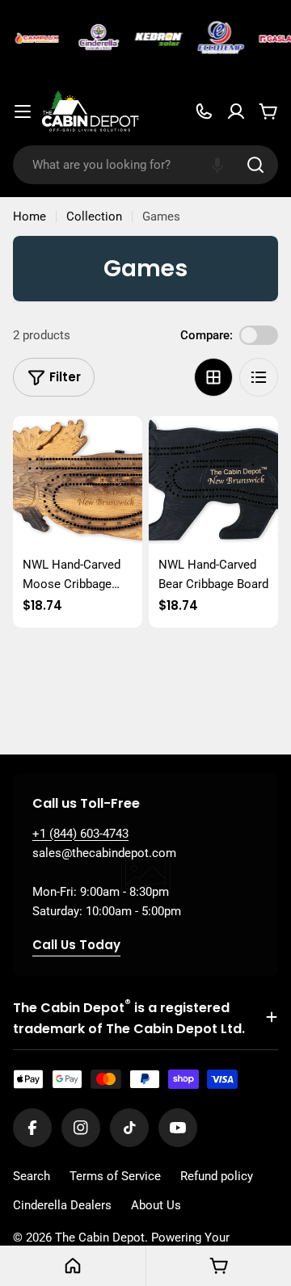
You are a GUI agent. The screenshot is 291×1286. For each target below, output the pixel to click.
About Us (156, 1205)
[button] (217, 164)
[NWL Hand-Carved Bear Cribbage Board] (213, 480)
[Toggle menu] (22, 111)
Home (29, 216)
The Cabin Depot (100, 1237)
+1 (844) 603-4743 (80, 833)
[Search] (255, 164)
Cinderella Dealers (62, 1205)
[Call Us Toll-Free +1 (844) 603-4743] (203, 111)
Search (31, 1176)
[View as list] (258, 377)
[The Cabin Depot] (35, 39)
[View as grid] (213, 377)
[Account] (236, 111)
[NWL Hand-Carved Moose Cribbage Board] (77, 480)
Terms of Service (115, 1176)
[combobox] (145, 164)
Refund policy (216, 1176)
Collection (94, 216)
